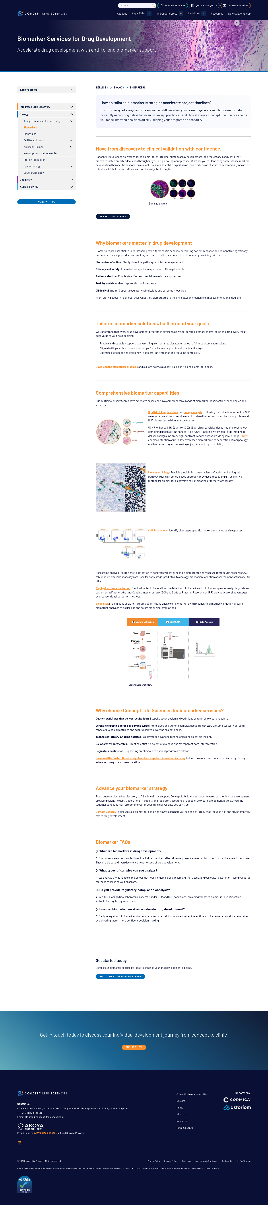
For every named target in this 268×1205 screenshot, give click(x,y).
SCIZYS (245, 435)
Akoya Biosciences (44, 1132)
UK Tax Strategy (244, 1161)
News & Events (184, 1127)
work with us (46, 201)
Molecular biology (158, 472)
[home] (42, 13)
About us (122, 13)
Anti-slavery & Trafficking (206, 1161)
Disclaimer (186, 1161)
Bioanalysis (102, 603)
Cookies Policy (170, 1161)
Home (179, 1107)
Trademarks (227, 1161)
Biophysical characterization (113, 588)
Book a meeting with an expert (120, 976)
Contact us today (106, 811)
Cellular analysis (158, 530)
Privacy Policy (153, 1161)
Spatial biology (157, 412)
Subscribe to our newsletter (191, 1094)
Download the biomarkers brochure (117, 366)
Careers (180, 1100)
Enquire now (134, 1047)
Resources (217, 13)
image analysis (193, 412)
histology (172, 412)
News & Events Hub (239, 13)
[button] (142, 14)
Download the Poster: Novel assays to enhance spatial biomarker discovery (140, 758)
